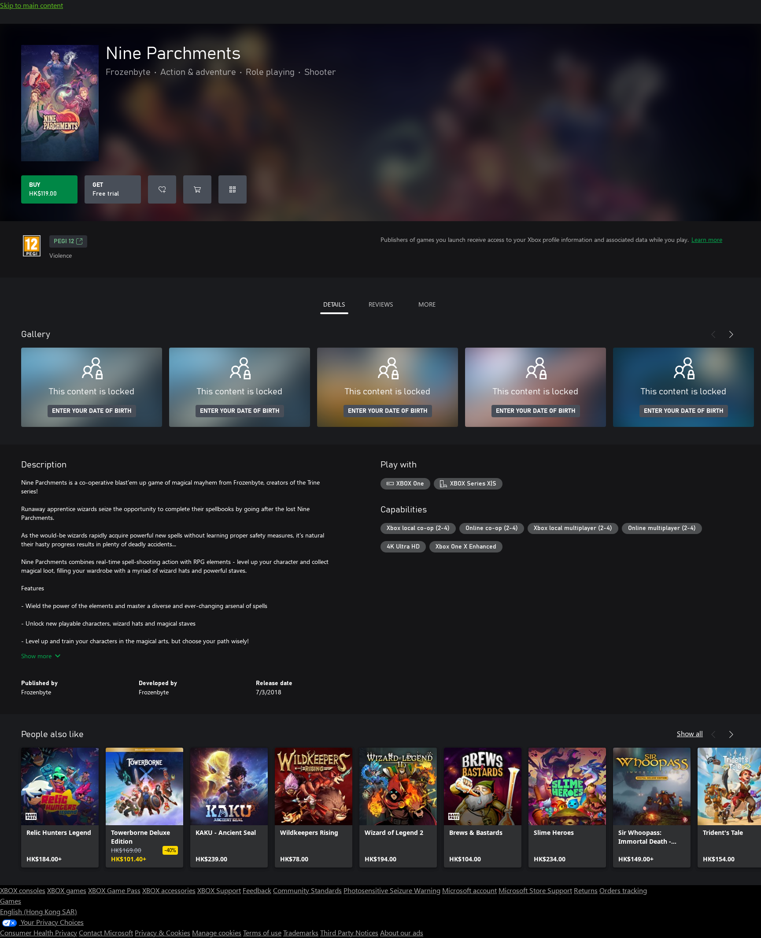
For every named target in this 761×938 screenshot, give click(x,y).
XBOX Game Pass (114, 890)
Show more (36, 656)
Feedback (257, 890)
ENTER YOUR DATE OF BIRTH (92, 411)
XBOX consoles (22, 890)
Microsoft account (469, 890)
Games (10, 900)
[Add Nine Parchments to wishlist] (162, 189)
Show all (690, 733)
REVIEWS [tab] (381, 304)
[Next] (731, 334)
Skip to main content (31, 5)
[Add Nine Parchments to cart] (197, 189)
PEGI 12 (64, 241)
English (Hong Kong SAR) (38, 911)
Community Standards (307, 890)
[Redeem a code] (232, 189)
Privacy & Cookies (162, 932)
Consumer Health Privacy (38, 932)
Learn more (706, 239)
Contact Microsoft (106, 932)
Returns (586, 890)
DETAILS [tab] (334, 304)
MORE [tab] (427, 304)
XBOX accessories (169, 890)
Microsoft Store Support (535, 890)
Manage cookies (216, 932)
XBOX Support (219, 890)
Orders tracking (623, 890)
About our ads (401, 932)
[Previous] (713, 334)
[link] (60, 808)
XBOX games (66, 890)
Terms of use (262, 932)
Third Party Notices (349, 932)
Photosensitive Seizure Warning (392, 890)
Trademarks (300, 932)
